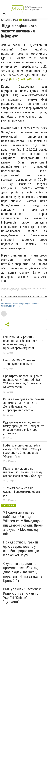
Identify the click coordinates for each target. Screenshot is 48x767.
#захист (35, 303)
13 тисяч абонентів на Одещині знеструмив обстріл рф (22, 491)
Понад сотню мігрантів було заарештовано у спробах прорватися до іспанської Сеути (21, 548)
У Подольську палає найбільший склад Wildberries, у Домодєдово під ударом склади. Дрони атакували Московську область (23, 523)
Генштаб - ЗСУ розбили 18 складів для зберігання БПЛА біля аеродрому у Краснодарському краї (23, 342)
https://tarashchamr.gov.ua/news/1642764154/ (24, 298)
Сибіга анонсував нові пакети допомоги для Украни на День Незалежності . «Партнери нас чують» (23, 404)
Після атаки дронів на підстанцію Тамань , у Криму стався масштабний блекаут (22, 472)
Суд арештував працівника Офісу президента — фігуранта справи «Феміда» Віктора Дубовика (23, 427)
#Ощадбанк (6, 303)
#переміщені (24, 303)
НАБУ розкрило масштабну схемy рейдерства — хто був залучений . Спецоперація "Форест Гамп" (22, 451)
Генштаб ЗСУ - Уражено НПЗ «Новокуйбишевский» (22, 362)
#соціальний (6, 306)
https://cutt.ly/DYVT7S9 (25, 79)
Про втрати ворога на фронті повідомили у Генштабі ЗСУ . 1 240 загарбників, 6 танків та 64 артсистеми (24, 381)
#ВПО (15, 303)
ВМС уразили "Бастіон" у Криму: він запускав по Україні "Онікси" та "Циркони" (22, 595)
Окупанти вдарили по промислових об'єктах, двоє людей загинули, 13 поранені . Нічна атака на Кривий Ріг (22, 572)
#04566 (16, 306)
